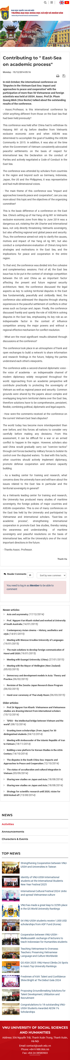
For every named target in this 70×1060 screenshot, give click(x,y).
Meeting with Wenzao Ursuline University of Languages (35, 640)
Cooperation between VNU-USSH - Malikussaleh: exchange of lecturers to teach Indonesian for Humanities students (44, 938)
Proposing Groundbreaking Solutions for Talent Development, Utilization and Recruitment (43, 994)
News (7, 815)
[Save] (64, 75)
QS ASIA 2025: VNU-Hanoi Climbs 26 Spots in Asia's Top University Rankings (44, 964)
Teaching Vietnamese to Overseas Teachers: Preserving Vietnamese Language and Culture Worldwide (39, 952)
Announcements (13, 831)
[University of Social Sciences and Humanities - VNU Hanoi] (4, 12)
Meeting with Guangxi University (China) (27, 659)
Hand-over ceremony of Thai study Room (28, 695)
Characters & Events (15, 839)
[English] (61, 2)
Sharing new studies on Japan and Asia (27, 779)
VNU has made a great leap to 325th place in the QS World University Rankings (44, 907)
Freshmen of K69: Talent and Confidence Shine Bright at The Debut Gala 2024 (43, 978)
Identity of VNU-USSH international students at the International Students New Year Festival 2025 (42, 881)
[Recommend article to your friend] (53, 75)
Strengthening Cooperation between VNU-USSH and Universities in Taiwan (44, 865)
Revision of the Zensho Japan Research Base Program (35, 685)
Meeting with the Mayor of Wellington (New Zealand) (33, 665)
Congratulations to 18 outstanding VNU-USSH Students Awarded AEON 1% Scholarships (43, 1008)
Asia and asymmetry (17, 614)
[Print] (58, 75)
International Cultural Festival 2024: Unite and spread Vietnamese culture (44, 893)
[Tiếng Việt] (67, 2)
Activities (8, 824)
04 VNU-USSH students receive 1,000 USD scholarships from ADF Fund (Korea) (44, 922)
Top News (11, 853)
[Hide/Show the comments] (30, 575)
